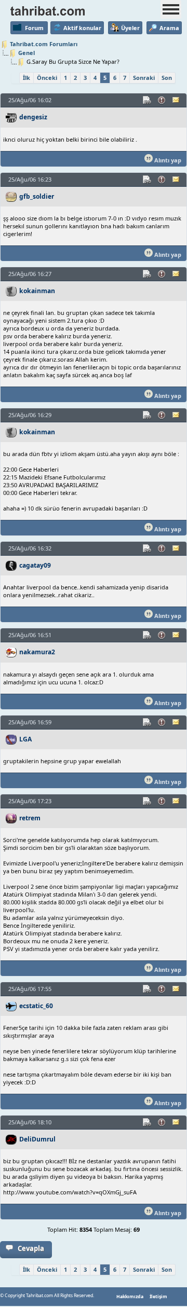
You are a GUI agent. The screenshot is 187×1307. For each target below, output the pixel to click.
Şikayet (162, 100)
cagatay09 (35, 565)
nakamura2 (37, 652)
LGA (25, 739)
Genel (26, 53)
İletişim (158, 1297)
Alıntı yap (167, 160)
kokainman (37, 290)
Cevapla (31, 1248)
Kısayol (147, 100)
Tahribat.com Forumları (43, 44)
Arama (169, 28)
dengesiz (33, 117)
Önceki (47, 77)
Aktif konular (82, 28)
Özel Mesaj (176, 100)
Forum (34, 28)
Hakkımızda (129, 1297)
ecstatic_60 (36, 1005)
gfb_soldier (36, 196)
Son (167, 77)
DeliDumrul (37, 1139)
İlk (26, 77)
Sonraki (144, 77)
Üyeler (130, 28)
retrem (30, 818)
